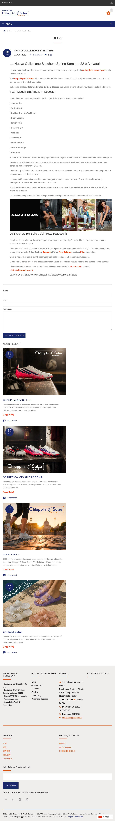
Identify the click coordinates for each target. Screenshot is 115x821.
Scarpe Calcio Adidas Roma (22, 477)
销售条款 (6, 751)
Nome (5, 291)
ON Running (11, 554)
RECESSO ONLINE (67, 751)
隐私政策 (6, 755)
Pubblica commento (14, 335)
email (5, 300)
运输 (5, 743)
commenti (12, 420)
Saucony (47, 252)
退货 (5, 747)
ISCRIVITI (11, 785)
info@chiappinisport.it (72, 718)
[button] (105, 816)
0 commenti (37, 55)
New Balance (65, 252)
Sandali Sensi (12, 631)
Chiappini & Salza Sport (93, 70)
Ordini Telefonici (65, 747)
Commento (7, 309)
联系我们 (62, 743)
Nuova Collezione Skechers (34, 50)
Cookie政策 (7, 759)
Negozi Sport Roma (75, 817)
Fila (82, 252)
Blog (10, 31)
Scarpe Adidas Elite (17, 400)
